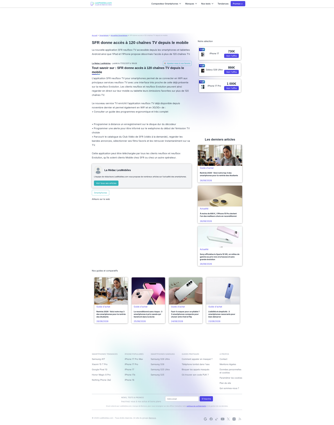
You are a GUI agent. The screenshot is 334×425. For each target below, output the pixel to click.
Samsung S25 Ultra (160, 369)
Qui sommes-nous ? (229, 388)
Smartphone (104, 35)
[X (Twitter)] (228, 419)
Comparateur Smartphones (164, 3)
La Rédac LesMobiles (101, 63)
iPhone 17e (130, 374)
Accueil (94, 35)
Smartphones (100, 192)
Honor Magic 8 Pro (101, 374)
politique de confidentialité (196, 406)
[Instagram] (234, 419)
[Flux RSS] (239, 419)
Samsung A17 (98, 359)
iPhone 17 (129, 369)
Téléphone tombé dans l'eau (196, 364)
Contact (223, 359)
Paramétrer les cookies (231, 378)
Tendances (223, 3)
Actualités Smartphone (119, 35)
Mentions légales (228, 364)
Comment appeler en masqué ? (197, 359)
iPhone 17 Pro (131, 364)
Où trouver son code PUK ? (195, 374)
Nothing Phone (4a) (101, 380)
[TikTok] (216, 419)
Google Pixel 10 (99, 369)
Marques (189, 3)
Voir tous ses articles (106, 183)
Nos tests (206, 3)
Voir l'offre (231, 55)
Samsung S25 (157, 374)
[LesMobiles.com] (101, 3)
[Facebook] (211, 419)
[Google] (205, 419)
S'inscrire (206, 398)
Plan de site (225, 383)
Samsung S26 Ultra (160, 359)
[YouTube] (222, 419)
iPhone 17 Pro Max (134, 359)
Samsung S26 (157, 364)
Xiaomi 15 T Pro (100, 364)
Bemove (152, 418)
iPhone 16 (129, 380)
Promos (237, 3)
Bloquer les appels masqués (195, 369)
